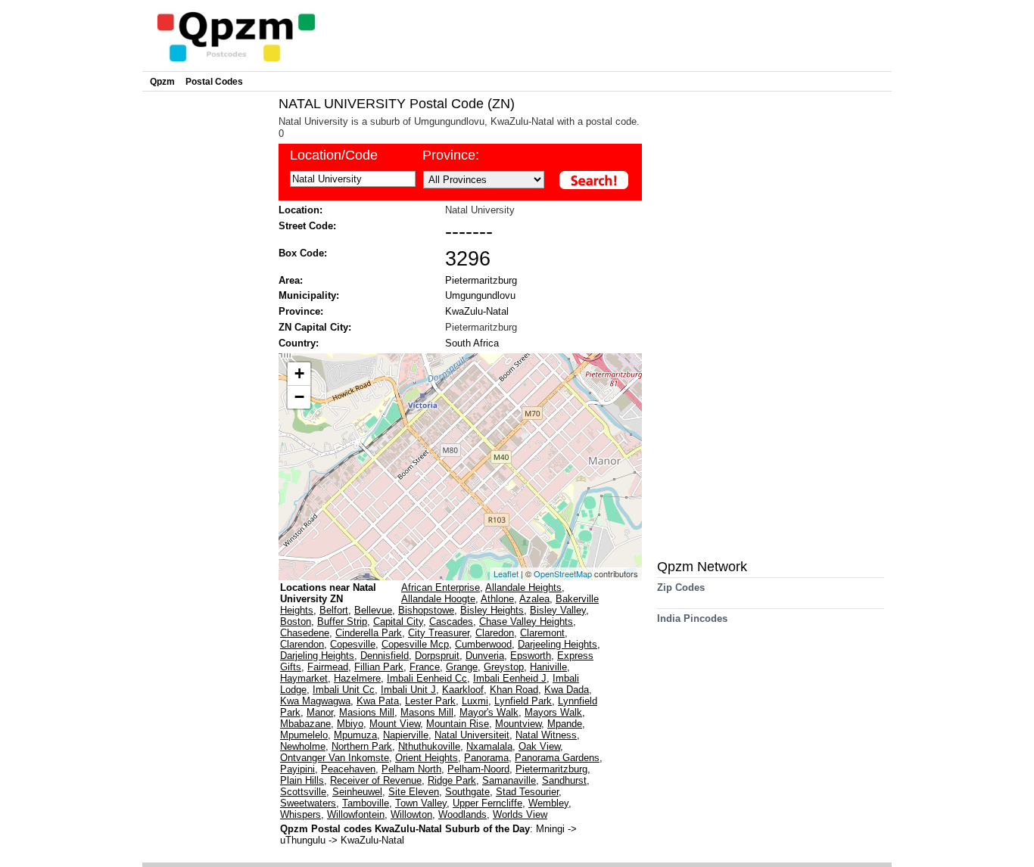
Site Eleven (413, 791)
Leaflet (506, 573)
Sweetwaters (308, 803)
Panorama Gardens (557, 757)
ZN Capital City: (315, 327)
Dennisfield (384, 655)
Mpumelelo (304, 735)
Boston (295, 621)
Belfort (333, 610)
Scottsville (303, 791)
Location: (300, 210)
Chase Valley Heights (526, 621)
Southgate (467, 791)
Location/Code (334, 155)
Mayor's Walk (489, 712)
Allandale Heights (523, 587)
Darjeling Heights (317, 655)
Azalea (534, 598)
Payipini (297, 769)
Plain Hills (302, 780)
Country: (299, 343)
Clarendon (302, 644)
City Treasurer (438, 633)
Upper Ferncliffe (487, 803)
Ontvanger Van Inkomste (334, 757)
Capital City (398, 621)
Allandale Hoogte (438, 598)
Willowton (411, 814)
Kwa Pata (378, 701)
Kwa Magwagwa (315, 701)
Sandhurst (564, 780)
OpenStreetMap (563, 573)
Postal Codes (214, 81)
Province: (450, 155)
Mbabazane (305, 723)
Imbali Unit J (408, 689)
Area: (291, 280)
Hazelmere (357, 678)
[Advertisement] (206, 322)
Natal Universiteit (471, 735)
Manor (320, 712)
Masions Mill (366, 712)
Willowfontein (356, 814)
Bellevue (373, 610)
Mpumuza (355, 735)
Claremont (542, 633)
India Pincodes (692, 618)
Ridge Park (452, 780)
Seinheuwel (357, 791)
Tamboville (365, 803)
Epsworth (530, 655)
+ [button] (299, 373)
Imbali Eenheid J (510, 678)
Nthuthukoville (429, 746)
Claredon (494, 633)
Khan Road (514, 689)
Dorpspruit (437, 655)
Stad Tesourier (527, 791)
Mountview (518, 723)
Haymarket (304, 678)
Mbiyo (350, 723)
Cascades (451, 621)
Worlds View (520, 814)
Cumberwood (483, 644)
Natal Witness (546, 735)
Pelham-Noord (478, 769)
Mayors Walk (553, 712)
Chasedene (304, 633)
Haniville (548, 667)
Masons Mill (426, 712)
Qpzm (162, 81)
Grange (462, 667)
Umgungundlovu (480, 295)
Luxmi (475, 701)
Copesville (352, 644)
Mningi (552, 828)
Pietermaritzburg (481, 280)
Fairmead (327, 667)
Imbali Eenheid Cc (427, 678)
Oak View (539, 746)
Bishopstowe (426, 610)
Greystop (504, 667)
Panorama (486, 757)
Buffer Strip (342, 621)
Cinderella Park (368, 633)
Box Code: (303, 253)
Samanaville (509, 780)
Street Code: (307, 226)
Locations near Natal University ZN (328, 593)
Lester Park (430, 701)
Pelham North (411, 769)
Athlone (497, 598)
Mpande (564, 723)
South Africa (472, 343)
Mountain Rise (457, 723)
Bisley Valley (558, 610)
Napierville (405, 735)
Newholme (302, 746)
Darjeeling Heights (557, 644)
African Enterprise (440, 587)
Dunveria (485, 655)
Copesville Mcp (415, 644)
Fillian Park (378, 667)
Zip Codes (681, 587)
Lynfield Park (523, 701)
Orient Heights (426, 757)
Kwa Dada (566, 689)
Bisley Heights (492, 610)
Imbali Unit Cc (344, 689)
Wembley (548, 803)
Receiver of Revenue (376, 780)
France (425, 667)
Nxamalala (489, 746)
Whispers (300, 814)
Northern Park (362, 746)
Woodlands (462, 814)
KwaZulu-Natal (477, 311)
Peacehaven (348, 769)
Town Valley (421, 803)
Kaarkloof (463, 689)
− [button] (299, 396)
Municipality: (309, 295)
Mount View (394, 723)
